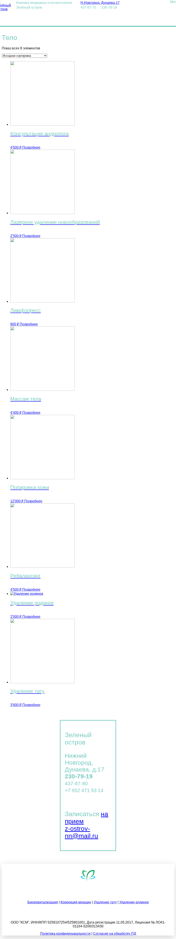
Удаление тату (105, 902)
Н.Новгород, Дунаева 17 (100, 3)
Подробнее (31, 147)
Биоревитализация (42, 902)
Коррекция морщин (76, 902)
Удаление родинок (134, 902)
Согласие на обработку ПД (114, 933)
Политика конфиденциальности (65, 933)
